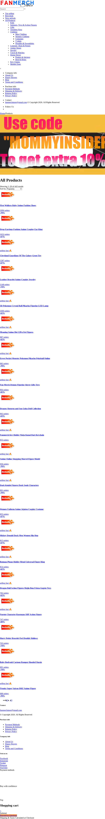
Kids (12, 23)
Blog (7, 80)
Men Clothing (21, 34)
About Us (9, 75)
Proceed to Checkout (8, 815)
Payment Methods (12, 89)
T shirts (18, 41)
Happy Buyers (11, 77)
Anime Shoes (15, 48)
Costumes (19, 39)
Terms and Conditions (14, 82)
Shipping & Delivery (13, 91)
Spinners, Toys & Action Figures (23, 25)
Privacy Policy (11, 96)
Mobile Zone (15, 64)
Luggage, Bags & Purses (20, 46)
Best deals (9, 16)
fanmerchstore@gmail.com (16, 102)
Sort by (3, 189)
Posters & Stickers (22, 57)
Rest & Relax (20, 60)
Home (2, 113)
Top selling (9, 13)
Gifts (12, 27)
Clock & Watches (17, 53)
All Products (10, 20)
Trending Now (16, 30)
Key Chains (15, 62)
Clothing (13, 32)
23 (11, 700)
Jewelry (13, 50)
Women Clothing (22, 36)
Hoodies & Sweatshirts (24, 43)
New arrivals (10, 18)
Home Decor (15, 55)
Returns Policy (11, 93)
